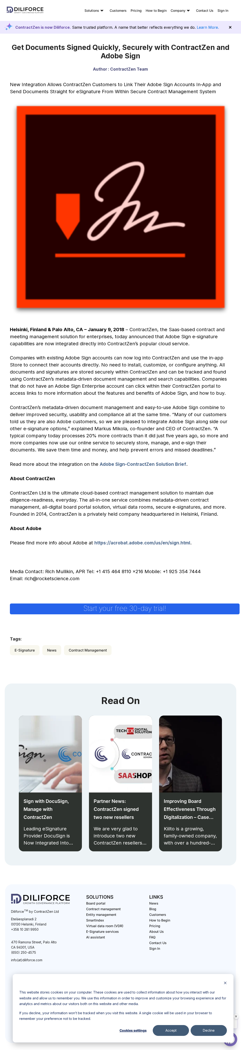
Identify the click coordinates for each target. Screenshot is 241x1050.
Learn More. (208, 27)
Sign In (222, 10)
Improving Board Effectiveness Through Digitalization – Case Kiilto (190, 809)
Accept (171, 1030)
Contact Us (204, 10)
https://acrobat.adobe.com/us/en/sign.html (142, 543)
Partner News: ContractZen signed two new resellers (116, 809)
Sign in (154, 948)
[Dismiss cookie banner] (225, 983)
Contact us (158, 943)
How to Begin (156, 10)
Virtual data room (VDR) (104, 926)
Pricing (136, 10)
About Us (156, 931)
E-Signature (25, 650)
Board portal (95, 903)
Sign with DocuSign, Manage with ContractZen (46, 809)
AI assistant (95, 937)
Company (178, 10)
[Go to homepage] (25, 13)
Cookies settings (133, 1030)
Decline (209, 1030)
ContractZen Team (129, 69)
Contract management (103, 909)
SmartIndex (95, 920)
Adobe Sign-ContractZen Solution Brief (143, 464)
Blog (152, 909)
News (51, 650)
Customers (118, 10)
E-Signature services (102, 931)
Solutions (91, 10)
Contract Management (88, 650)
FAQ (152, 937)
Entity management (101, 915)
